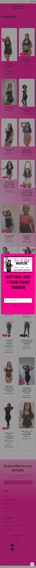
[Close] (33, 256)
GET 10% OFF (18, 307)
